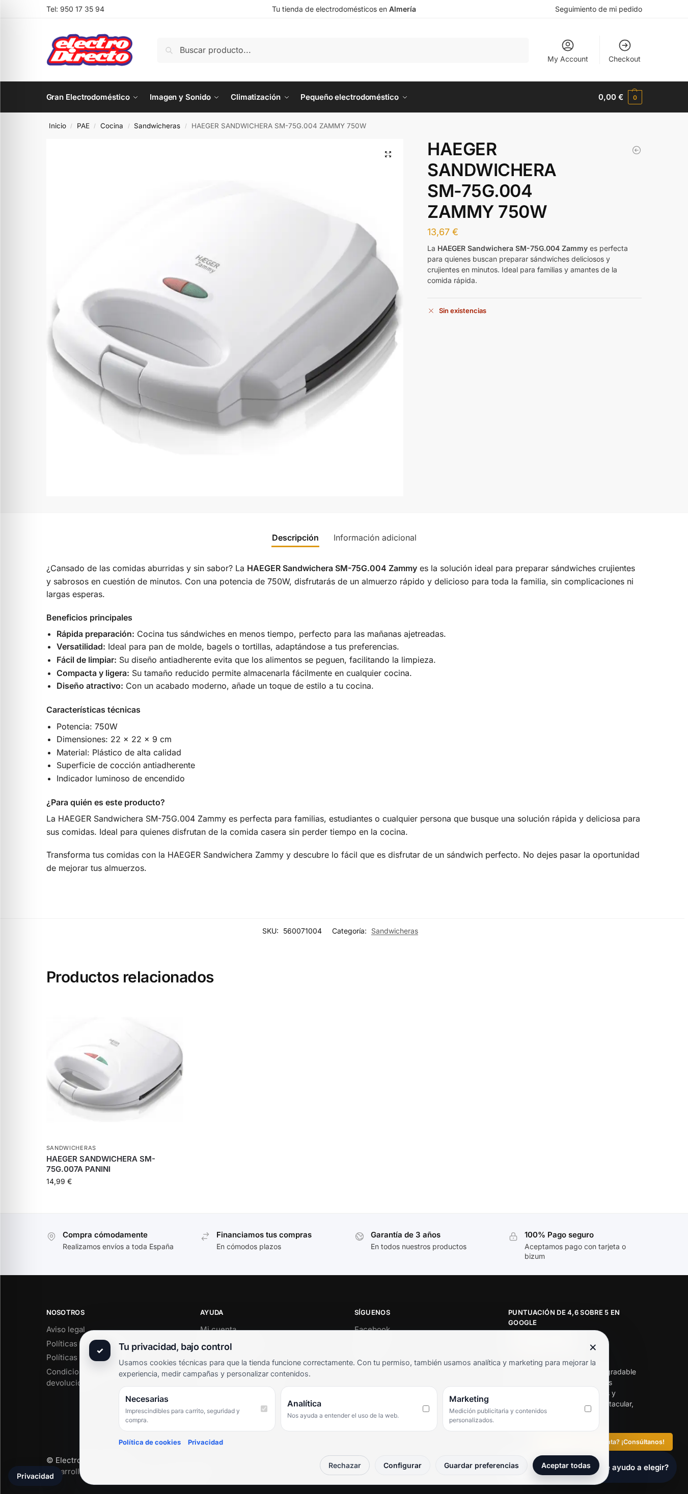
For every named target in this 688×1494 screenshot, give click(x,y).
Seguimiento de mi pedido (598, 9)
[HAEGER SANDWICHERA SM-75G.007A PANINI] (636, 150)
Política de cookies (150, 1442)
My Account (567, 58)
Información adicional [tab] (375, 537)
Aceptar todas (566, 1465)
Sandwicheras (157, 126)
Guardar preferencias (481, 1465)
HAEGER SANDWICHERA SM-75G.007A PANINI (100, 1164)
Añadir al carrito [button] (114, 1202)
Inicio (57, 126)
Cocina (111, 126)
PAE (83, 126)
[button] (620, 97)
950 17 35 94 (82, 9)
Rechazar (344, 1465)
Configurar (402, 1465)
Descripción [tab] (295, 537)
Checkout (625, 58)
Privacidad (205, 1442)
